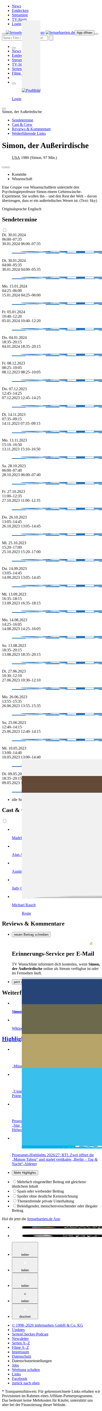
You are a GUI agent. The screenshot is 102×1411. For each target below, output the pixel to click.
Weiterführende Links (29, 133)
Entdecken (20, 10)
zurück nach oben (26, 1383)
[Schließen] (4, 108)
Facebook (19, 1378)
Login (16, 24)
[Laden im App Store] (56, 1236)
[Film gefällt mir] (4, 167)
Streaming (20, 15)
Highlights (15, 1039)
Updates (18, 1330)
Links (16, 1374)
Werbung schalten (26, 1370)
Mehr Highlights (25, 1173)
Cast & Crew (22, 124)
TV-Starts (19, 19)
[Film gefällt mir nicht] (8, 167)
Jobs (15, 1365)
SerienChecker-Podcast (30, 1334)
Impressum (20, 1352)
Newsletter (20, 1338)
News (16, 6)
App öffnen (84, 33)
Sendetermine (22, 120)
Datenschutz (21, 1356)
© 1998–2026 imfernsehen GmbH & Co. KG (47, 1325)
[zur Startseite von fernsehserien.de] (60, 32)
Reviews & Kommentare (31, 129)
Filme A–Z (20, 73)
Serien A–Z (21, 69)
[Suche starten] (51, 37)
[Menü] (96, 34)
